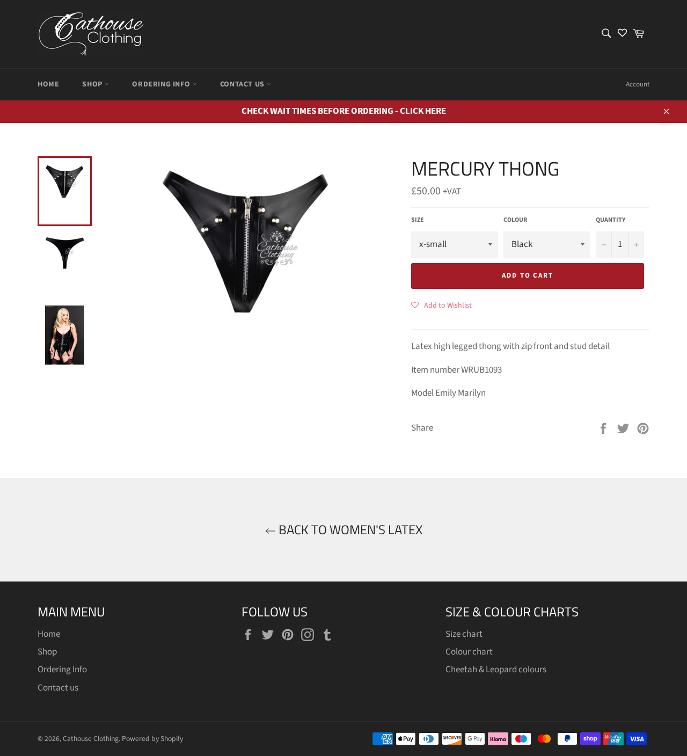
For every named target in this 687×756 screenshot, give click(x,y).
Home (48, 84)
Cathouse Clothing (91, 738)
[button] (441, 305)
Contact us (243, 84)
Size (417, 220)
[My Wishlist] (622, 34)
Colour (515, 220)
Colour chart (469, 651)
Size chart (464, 634)
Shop (93, 84)
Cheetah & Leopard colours (495, 669)
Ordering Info (162, 84)
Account (637, 84)
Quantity (610, 220)
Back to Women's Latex (349, 530)
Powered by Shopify (152, 738)
